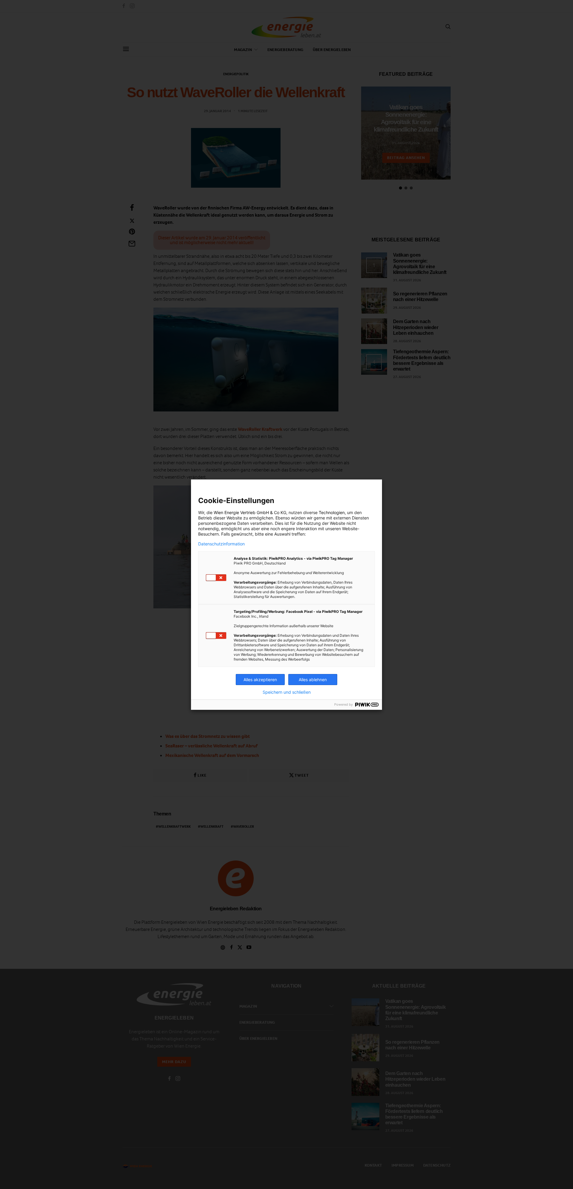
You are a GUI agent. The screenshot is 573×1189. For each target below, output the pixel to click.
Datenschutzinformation (221, 544)
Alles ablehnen (313, 679)
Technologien (332, 512)
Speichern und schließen (287, 692)
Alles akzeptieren (260, 679)
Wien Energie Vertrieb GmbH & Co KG (250, 512)
